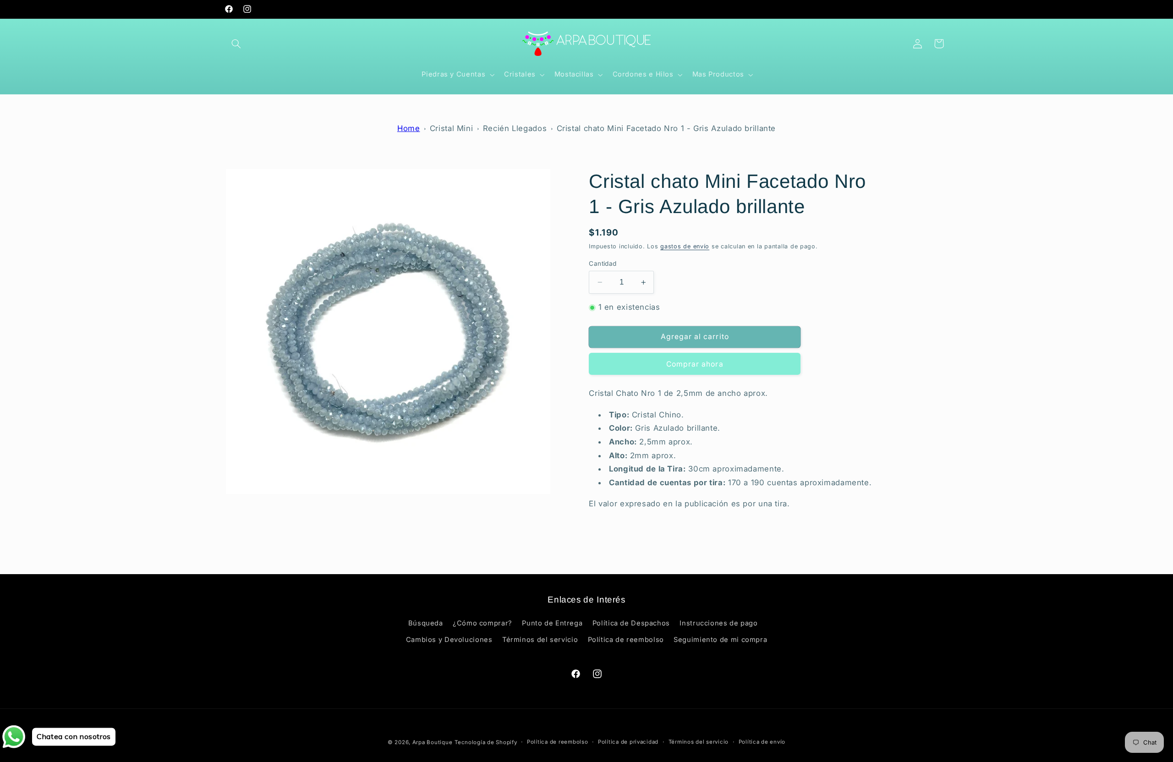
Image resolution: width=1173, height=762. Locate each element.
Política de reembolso (626, 640)
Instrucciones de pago (718, 623)
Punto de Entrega (552, 623)
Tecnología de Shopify (486, 742)
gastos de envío (684, 246)
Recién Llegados (515, 128)
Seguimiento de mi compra (720, 640)
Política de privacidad (628, 742)
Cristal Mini (451, 128)
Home (408, 128)
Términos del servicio (540, 640)
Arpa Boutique (432, 742)
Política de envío (762, 742)
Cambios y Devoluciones (449, 640)
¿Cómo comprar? (482, 623)
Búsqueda (425, 623)
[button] (236, 43)
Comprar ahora (695, 364)
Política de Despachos (631, 623)
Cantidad (602, 263)
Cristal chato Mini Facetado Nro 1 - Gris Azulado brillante (666, 128)
